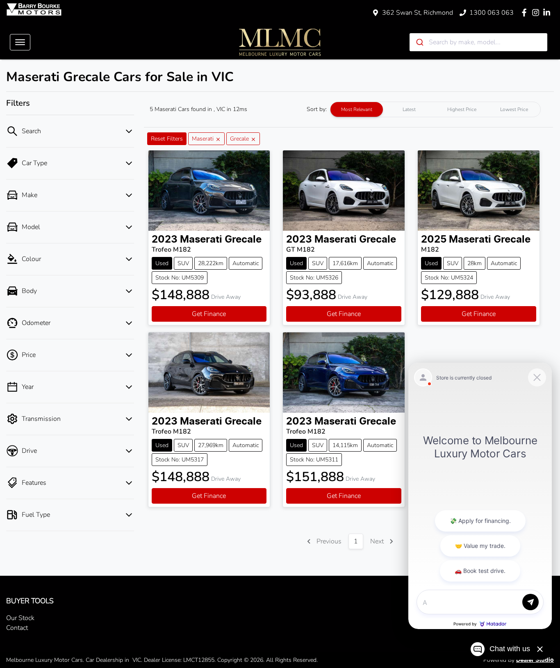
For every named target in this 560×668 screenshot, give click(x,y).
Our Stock (20, 618)
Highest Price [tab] (461, 109)
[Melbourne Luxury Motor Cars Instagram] (537, 12)
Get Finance (209, 313)
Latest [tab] (409, 109)
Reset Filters (167, 139)
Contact (17, 627)
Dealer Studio (535, 660)
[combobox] (478, 42)
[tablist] (435, 109)
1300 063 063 (491, 12)
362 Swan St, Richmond (417, 12)
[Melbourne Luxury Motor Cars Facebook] (525, 12)
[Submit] (419, 42)
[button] (20, 42)
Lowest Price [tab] (514, 109)
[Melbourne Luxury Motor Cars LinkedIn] (548, 12)
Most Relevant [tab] (356, 109)
